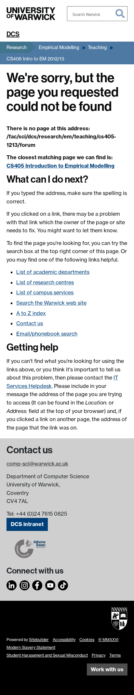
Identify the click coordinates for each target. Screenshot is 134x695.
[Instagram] (25, 584)
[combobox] (97, 13)
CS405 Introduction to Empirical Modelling (60, 165)
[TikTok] (63, 584)
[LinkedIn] (12, 584)
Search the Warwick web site (51, 303)
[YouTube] (50, 584)
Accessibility (64, 639)
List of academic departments (52, 272)
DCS (13, 34)
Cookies (86, 639)
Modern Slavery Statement (31, 647)
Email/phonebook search (46, 333)
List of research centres (45, 282)
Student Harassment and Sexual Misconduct (47, 655)
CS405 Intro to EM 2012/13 (35, 58)
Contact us (29, 323)
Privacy (98, 655)
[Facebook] (37, 584)
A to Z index (31, 313)
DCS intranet (27, 524)
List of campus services (45, 292)
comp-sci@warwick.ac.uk (37, 463)
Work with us (107, 669)
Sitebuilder (39, 639)
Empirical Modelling (59, 47)
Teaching (97, 47)
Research (17, 47)
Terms (115, 655)
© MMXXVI (108, 639)
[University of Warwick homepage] (31, 13)
